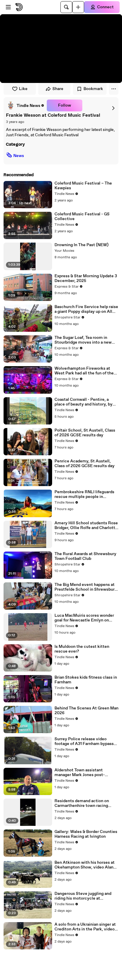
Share (57, 89)
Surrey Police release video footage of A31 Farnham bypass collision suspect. (84, 741)
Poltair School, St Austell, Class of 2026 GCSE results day (84, 433)
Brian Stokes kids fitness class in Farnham (85, 680)
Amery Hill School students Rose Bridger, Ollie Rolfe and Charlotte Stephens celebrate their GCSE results (86, 525)
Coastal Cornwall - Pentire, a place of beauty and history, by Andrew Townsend (83, 402)
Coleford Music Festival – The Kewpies (83, 185)
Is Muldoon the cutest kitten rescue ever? (81, 649)
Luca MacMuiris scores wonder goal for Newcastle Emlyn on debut (84, 618)
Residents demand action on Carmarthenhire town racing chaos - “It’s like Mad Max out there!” (82, 803)
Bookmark (93, 89)
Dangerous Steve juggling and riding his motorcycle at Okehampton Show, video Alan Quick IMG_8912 (83, 896)
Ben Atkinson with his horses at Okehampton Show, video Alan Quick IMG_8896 (84, 865)
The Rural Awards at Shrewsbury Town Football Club (85, 556)
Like (23, 89)
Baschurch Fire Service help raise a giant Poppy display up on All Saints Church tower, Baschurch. (86, 309)
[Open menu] (8, 7)
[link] (25, 105)
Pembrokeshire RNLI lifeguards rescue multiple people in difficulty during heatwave (84, 494)
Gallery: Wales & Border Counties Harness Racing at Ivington (85, 834)
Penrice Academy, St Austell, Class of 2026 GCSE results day (84, 463)
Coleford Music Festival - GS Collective (82, 216)
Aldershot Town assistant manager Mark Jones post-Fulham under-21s (79, 772)
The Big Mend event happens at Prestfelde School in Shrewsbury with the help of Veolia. (85, 587)
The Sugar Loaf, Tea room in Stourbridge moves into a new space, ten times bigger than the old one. (85, 340)
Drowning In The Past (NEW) (81, 245)
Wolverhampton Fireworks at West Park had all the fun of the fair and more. (84, 371)
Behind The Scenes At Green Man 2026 (86, 710)
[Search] (66, 7)
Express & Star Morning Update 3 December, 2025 (85, 278)
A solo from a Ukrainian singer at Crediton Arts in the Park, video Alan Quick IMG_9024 (85, 927)
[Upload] (78, 7)
